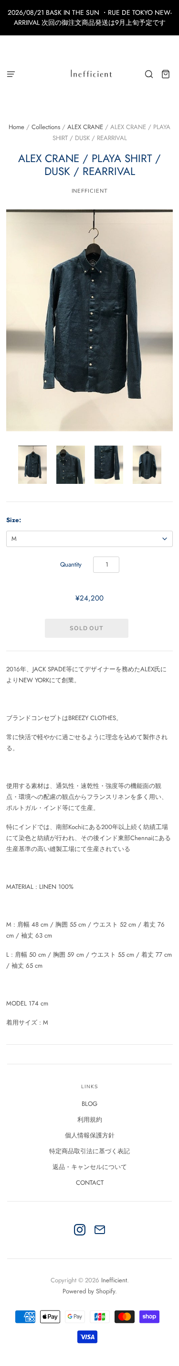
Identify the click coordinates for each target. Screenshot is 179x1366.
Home (16, 126)
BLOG (89, 1103)
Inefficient (114, 1280)
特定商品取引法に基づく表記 (89, 1151)
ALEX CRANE (85, 126)
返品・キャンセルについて (90, 1166)
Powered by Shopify (89, 1291)
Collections (46, 126)
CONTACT (90, 1182)
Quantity (71, 564)
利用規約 (89, 1119)
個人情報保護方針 (90, 1135)
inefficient (90, 190)
